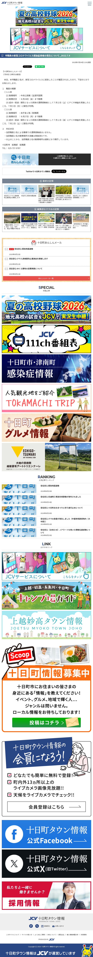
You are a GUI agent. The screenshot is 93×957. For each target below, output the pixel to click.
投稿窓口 (47, 926)
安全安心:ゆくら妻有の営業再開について (25, 268)
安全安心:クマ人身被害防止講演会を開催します (28, 258)
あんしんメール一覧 (46, 278)
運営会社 (61, 935)
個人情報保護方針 (72, 935)
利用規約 (84, 935)
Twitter (37, 926)
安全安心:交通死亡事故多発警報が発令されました (61, 496)
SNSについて (51, 935)
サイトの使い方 (27, 935)
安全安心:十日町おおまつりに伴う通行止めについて (62, 507)
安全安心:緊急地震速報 (23, 249)
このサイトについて (12, 935)
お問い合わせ (59, 926)
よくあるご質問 (40, 935)
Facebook (31, 926)
